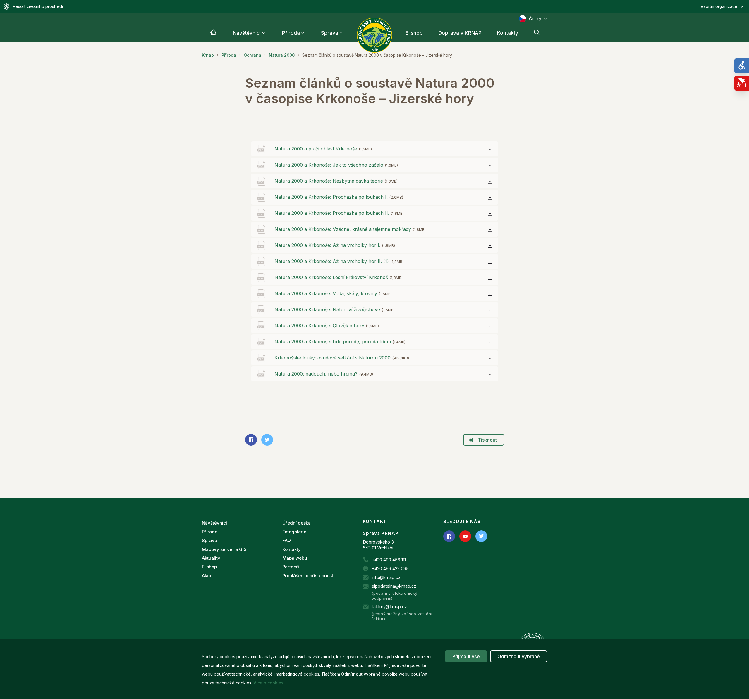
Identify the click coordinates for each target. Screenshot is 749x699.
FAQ (286, 540)
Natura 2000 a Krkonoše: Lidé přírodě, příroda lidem (340, 342)
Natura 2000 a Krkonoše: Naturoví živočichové (334, 309)
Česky (535, 18)
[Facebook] (449, 536)
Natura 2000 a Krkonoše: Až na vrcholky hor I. (334, 245)
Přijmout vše (466, 656)
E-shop (414, 33)
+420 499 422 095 (390, 568)
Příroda (291, 33)
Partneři (290, 567)
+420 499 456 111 (389, 560)
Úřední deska (296, 523)
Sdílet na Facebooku (251, 440)
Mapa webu (294, 558)
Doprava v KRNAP (460, 33)
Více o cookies (268, 682)
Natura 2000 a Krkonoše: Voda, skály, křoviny (333, 293)
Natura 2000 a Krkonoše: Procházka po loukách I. (338, 197)
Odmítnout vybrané (518, 656)
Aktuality (211, 558)
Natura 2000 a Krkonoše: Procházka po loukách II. (339, 213)
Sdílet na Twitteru (267, 440)
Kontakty (507, 33)
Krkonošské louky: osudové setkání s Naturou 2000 (341, 358)
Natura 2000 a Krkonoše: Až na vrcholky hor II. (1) (338, 261)
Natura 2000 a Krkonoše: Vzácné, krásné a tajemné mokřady (350, 229)
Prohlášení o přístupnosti (308, 575)
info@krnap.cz (386, 577)
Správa (329, 33)
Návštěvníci (247, 33)
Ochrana (252, 55)
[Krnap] (213, 33)
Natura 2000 (282, 55)
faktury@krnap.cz (389, 606)
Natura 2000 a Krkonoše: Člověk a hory (326, 325)
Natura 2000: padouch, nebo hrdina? (323, 374)
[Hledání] (537, 33)
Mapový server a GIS (224, 549)
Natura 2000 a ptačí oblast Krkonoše (323, 149)
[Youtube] (465, 536)
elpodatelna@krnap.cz (394, 586)
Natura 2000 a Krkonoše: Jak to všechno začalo (336, 165)
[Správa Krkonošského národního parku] (374, 35)
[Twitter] (481, 536)
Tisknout (487, 440)
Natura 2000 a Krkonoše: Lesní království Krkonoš (338, 277)
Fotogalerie (294, 531)
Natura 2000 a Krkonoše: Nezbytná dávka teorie (336, 181)
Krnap (208, 55)
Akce (207, 575)
